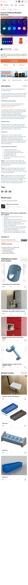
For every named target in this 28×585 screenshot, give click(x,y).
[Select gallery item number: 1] (11, 308)
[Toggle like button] (3, 287)
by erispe (8, 205)
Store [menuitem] (11, 5)
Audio (15, 9)
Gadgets (10, 9)
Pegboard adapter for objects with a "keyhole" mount (12, 364)
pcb (6, 191)
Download (14, 61)
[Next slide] (26, 41)
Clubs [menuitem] (15, 5)
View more (23, 259)
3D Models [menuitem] (6, 5)
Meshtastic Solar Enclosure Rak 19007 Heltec (12, 338)
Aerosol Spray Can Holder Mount (11, 284)
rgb (2, 191)
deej (10, 191)
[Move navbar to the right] (27, 5)
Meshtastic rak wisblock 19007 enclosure (13, 311)
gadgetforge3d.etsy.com (7, 106)
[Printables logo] (1, 5)
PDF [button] (25, 86)
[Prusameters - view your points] (19, 1)
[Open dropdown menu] (26, 12)
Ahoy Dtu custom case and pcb (10, 396)
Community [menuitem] (21, 5)
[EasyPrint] (17, 1)
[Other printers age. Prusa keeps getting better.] (14, 73)
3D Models (4, 9)
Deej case (5, 423)
